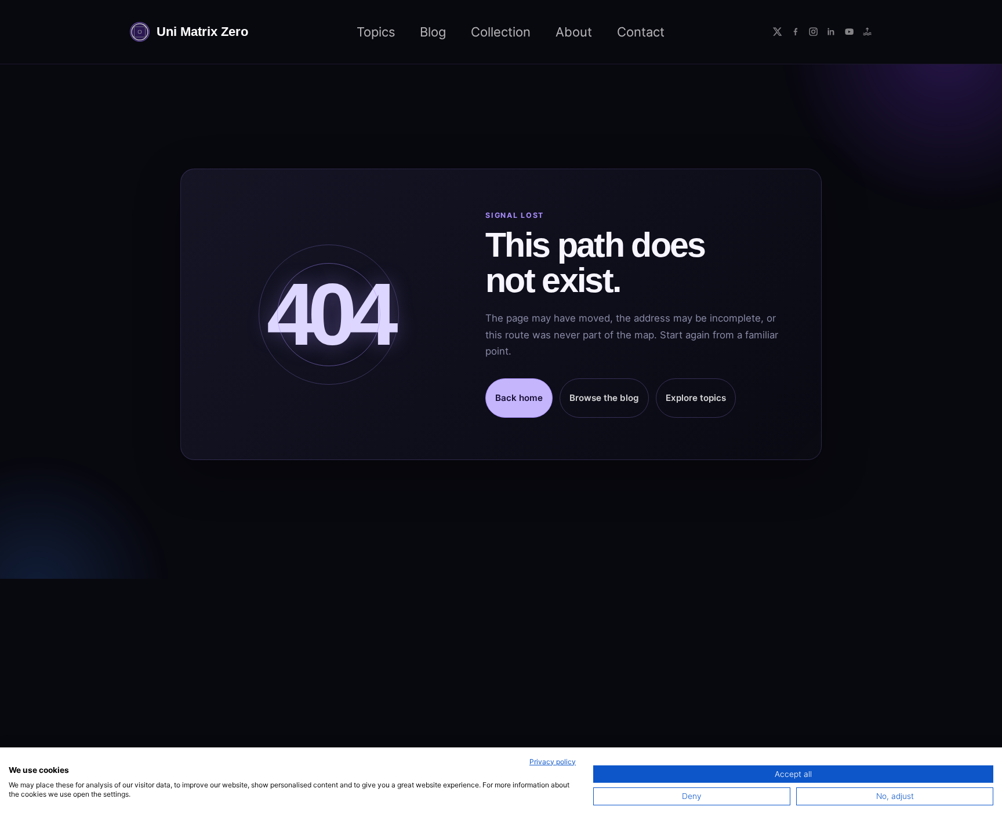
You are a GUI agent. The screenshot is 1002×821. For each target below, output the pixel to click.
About (574, 31)
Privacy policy (552, 761)
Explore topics (696, 397)
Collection (501, 31)
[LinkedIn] (831, 32)
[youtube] (849, 32)
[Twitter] (777, 32)
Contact (641, 31)
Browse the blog (604, 397)
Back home (519, 397)
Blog (433, 31)
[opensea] (867, 32)
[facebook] (795, 32)
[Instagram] (813, 32)
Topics (376, 31)
